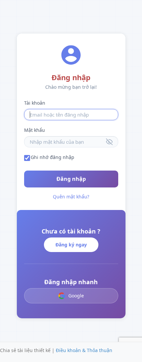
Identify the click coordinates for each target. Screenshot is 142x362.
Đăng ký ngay (71, 244)
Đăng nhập (71, 178)
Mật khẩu (34, 130)
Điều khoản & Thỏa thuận (84, 350)
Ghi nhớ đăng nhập (52, 157)
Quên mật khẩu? (71, 196)
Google (76, 295)
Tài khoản (34, 103)
